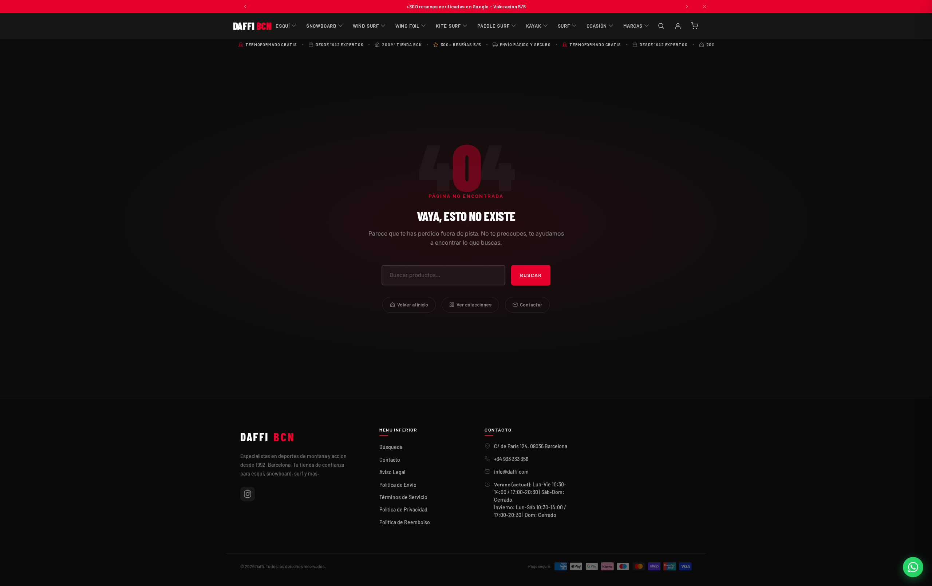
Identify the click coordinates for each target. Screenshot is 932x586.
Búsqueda (390, 447)
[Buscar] (661, 26)
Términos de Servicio (403, 497)
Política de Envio (397, 485)
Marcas (633, 26)
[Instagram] (247, 494)
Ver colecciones (474, 305)
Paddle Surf (493, 26)
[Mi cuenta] (678, 26)
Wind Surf (366, 26)
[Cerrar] (704, 7)
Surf (564, 26)
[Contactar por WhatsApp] (913, 567)
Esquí (283, 26)
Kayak (533, 26)
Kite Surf (448, 26)
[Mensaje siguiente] (687, 7)
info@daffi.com (511, 472)
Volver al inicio (412, 305)
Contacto (389, 460)
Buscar (530, 275)
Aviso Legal (392, 472)
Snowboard (321, 26)
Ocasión (597, 26)
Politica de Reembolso (404, 522)
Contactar (531, 305)
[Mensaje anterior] (245, 7)
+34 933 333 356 (511, 459)
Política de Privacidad (403, 509)
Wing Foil (407, 26)
